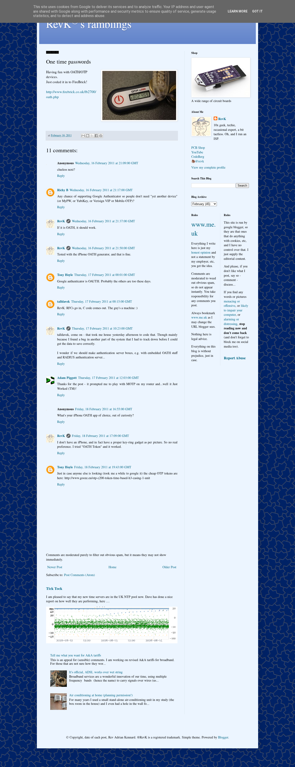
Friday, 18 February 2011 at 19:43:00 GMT (102, 467)
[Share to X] (92, 135)
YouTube (197, 152)
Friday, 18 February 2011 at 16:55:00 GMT (103, 409)
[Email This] (83, 135)
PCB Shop (198, 147)
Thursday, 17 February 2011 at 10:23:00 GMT (102, 328)
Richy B (62, 189)
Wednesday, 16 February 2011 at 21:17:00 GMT (101, 190)
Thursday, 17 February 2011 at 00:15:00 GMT (101, 301)
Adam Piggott (67, 377)
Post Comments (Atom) (79, 575)
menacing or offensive (232, 303)
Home (112, 567)
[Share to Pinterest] (100, 135)
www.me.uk (199, 317)
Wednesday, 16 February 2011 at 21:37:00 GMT (103, 221)
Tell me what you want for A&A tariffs (75, 655)
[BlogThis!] (87, 135)
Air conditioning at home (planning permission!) (101, 695)
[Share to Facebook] (96, 135)
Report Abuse (235, 358)
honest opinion (200, 252)
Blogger (223, 737)
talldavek (63, 301)
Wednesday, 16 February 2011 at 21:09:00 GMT (106, 163)
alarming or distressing (231, 321)
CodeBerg (197, 156)
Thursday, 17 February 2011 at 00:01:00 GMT (104, 274)
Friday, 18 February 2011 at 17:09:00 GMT (100, 435)
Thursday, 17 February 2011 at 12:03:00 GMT (108, 377)
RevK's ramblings (89, 23)
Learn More (238, 11)
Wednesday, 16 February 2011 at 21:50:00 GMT (103, 248)
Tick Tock (54, 588)
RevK (61, 221)
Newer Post (54, 567)
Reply (61, 175)
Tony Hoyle (65, 274)
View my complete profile (208, 167)
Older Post (169, 567)
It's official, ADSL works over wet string (96, 672)
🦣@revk (197, 161)
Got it (257, 11)
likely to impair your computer (236, 310)
